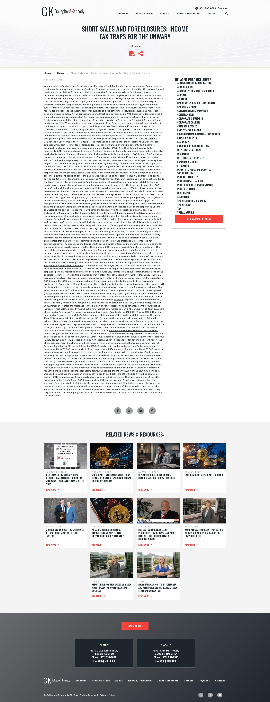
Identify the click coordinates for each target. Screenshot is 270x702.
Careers (188, 680)
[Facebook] (210, 695)
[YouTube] (219, 695)
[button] (169, 12)
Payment (223, 8)
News (60, 73)
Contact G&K (135, 626)
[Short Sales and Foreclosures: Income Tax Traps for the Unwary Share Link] (140, 55)
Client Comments (167, 680)
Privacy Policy (107, 695)
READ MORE (51, 489)
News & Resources (188, 13)
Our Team (123, 13)
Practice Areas (144, 13)
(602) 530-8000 (207, 8)
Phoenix (104, 645)
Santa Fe (166, 645)
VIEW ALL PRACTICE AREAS (199, 218)
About (163, 13)
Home (47, 73)
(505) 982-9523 (170, 657)
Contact (212, 13)
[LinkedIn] (200, 695)
